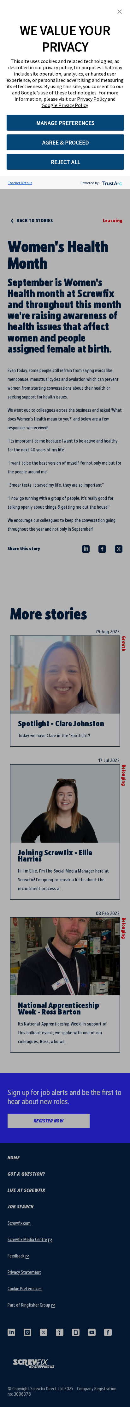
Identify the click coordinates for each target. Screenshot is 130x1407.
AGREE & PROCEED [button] (65, 142)
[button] (119, 11)
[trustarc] (111, 183)
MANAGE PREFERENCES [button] (65, 123)
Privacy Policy (92, 99)
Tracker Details (20, 182)
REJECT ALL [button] (65, 162)
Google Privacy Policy (65, 105)
